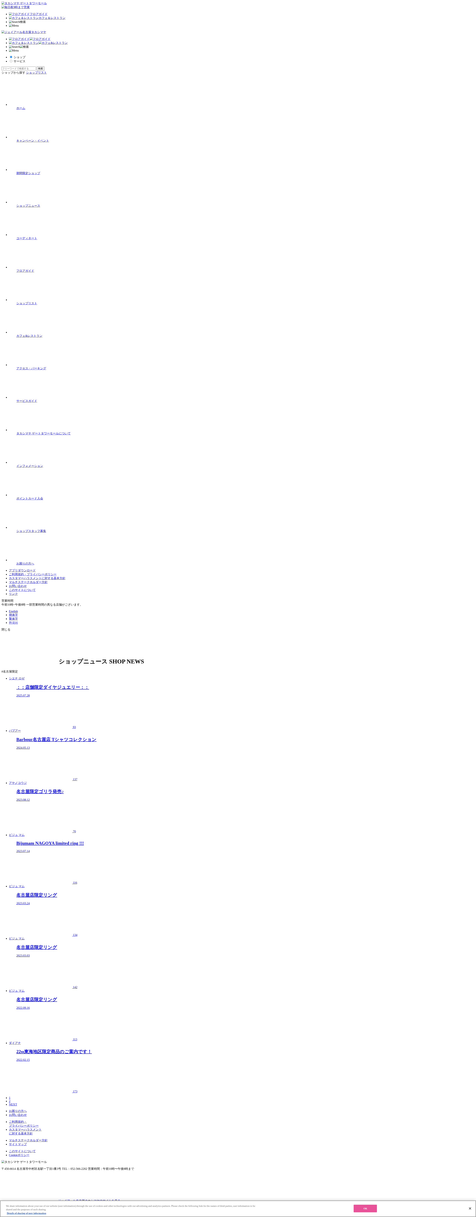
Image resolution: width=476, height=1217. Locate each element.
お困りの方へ (18, 1111)
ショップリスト (36, 72)
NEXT (13, 1104)
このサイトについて (22, 589)
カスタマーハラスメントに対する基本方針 (37, 578)
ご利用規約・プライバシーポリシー (33, 574)
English (13, 611)
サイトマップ (18, 1144)
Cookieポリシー (19, 1155)
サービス (19, 61)
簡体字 (13, 614)
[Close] (470, 1208)
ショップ (19, 57)
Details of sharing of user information (26, 1213)
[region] (238, 1208)
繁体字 (13, 618)
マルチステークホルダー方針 (28, 582)
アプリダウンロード (22, 570)
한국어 (13, 622)
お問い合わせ (18, 586)
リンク (13, 593)
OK (365, 1208)
